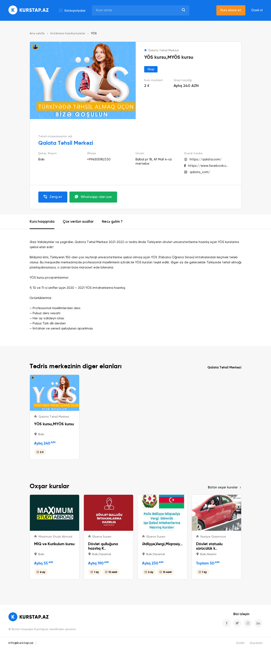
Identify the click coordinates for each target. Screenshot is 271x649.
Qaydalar (256, 643)
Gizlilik (240, 643)
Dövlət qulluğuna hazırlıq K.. (103, 546)
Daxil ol (257, 10)
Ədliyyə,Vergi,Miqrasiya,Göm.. (162, 544)
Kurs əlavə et (231, 10)
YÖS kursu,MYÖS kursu (54, 424)
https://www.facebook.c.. (208, 165)
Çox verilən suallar (78, 222)
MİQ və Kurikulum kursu (54, 544)
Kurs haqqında (42, 222)
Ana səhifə (37, 33)
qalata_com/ (200, 172)
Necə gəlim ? (112, 222)
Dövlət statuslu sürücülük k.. (209, 546)
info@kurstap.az (20, 643)
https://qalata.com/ (206, 159)
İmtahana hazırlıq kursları (67, 33)
